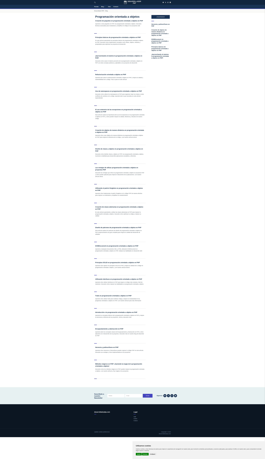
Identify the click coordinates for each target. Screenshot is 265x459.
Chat (109, 6)
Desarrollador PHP (99, 10)
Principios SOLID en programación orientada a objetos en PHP (117, 262)
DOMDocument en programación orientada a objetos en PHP (116, 246)
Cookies (135, 418)
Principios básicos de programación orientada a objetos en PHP (118, 37)
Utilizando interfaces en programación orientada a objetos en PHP (118, 279)
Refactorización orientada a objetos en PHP (110, 74)
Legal (135, 416)
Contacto (115, 6)
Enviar (147, 395)
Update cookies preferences (102, 432)
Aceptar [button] (139, 454)
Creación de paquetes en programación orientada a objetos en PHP (119, 21)
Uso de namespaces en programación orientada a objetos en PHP (118, 91)
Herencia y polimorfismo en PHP (106, 347)
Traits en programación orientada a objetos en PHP (113, 296)
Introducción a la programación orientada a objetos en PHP (116, 312)
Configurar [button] (152, 454)
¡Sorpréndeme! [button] (160, 17)
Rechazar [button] (145, 454)
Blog (102, 6)
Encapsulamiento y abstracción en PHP (109, 329)
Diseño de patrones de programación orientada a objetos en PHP (118, 227)
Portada (96, 6)
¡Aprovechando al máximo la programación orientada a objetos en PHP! (160, 56)
